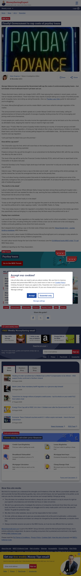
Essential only (46, 295)
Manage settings (39, 301)
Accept (32, 295)
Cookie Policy (60, 282)
